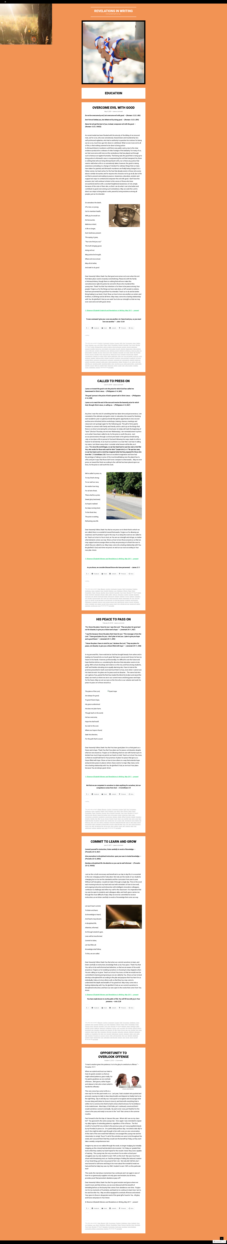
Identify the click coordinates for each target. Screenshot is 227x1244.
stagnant (130, 1035)
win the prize (94, 606)
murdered (111, 358)
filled (99, 819)
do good (100, 352)
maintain (93, 358)
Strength (120, 345)
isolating (87, 1034)
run (130, 362)
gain (126, 1030)
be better (92, 349)
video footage (128, 365)
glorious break (96, 598)
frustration (137, 596)
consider (131, 594)
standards (135, 1035)
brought (118, 349)
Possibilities (114, 345)
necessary (126, 1034)
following (122, 596)
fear (135, 352)
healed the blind (89, 820)
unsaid (119, 365)
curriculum (122, 1028)
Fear (124, 343)
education (115, 352)
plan (86, 1035)
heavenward (126, 598)
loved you (135, 356)
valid (123, 365)
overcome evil (103, 360)
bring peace (114, 815)
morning (121, 1034)
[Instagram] (5, 2)
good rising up (106, 354)
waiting (138, 604)
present (87, 362)
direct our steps (135, 350)
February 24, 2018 (108, 623)
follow (119, 1030)
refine (111, 1035)
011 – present (134, 310)
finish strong (111, 596)
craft (118, 1028)
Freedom (134, 589)
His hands (96, 820)
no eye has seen (108, 600)
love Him (137, 598)
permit (139, 822)
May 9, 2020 (107, 111)
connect (126, 594)
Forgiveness (128, 343)
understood (88, 828)
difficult (124, 817)
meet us (101, 822)
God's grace (118, 1227)
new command (125, 358)
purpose (102, 1035)
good (100, 354)
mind (86, 600)
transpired (110, 365)
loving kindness (132, 1227)
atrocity (129, 347)
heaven (120, 598)
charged (123, 349)
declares (115, 817)
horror (119, 354)
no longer (138, 358)
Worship (138, 345)
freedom (132, 596)
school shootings (135, 824)
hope (106, 820)
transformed (97, 1037)
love (122, 356)
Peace (105, 345)
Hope (86, 345)
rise (127, 824)
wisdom (98, 367)
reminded (91, 604)
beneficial (133, 1026)
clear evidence (137, 349)
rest (96, 604)
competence (88, 817)
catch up (115, 594)
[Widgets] (221, 1238)
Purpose (98, 593)
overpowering (125, 360)
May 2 (127, 310)
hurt (116, 820)
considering (101, 817)
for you (102, 819)
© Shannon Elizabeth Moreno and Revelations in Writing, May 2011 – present (111, 559)
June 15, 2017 (108, 845)
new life (92, 600)
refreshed (136, 602)
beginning (91, 594)
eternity (95, 596)
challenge (96, 1028)
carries (92, 1028)
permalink (111, 367)
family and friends (102, 596)
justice (101, 356)
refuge (87, 604)
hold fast (102, 820)
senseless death (97, 364)
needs (131, 1034)
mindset (106, 358)
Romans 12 (126, 362)
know (133, 820)
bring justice (112, 349)
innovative (114, 1032)
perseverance (134, 600)
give (122, 819)
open (134, 1034)
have (140, 819)
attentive (124, 1026)
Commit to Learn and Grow (113, 841)
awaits (139, 593)
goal (105, 598)
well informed (113, 1037)
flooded (138, 352)
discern (139, 1028)
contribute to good (104, 350)
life (130, 598)
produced (98, 362)
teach (105, 365)
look (92, 822)
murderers (117, 358)
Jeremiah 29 (128, 820)
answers (124, 347)
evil (125, 352)
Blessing (103, 589)
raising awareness (113, 362)
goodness (124, 1227)
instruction (120, 1032)
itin (122, 310)
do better (94, 352)
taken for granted (99, 365)
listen (119, 356)
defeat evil (122, 350)
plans (93, 824)
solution (116, 826)
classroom (102, 1028)
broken (119, 815)
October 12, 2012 (109, 1060)
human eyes (111, 820)
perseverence (99, 1229)
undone (115, 365)
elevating (87, 819)
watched (99, 828)
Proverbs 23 (96, 1035)
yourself (135, 1037)
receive (127, 602)
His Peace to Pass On (113, 619)
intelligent (131, 1032)
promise (111, 824)
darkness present (114, 350)
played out (137, 360)
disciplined (88, 1030)
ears (92, 1030)
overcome (96, 360)
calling (110, 594)
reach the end (120, 602)
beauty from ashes (102, 815)
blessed (102, 594)
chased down (129, 349)
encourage (88, 596)
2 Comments (119, 1060)
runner (133, 362)
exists (127, 352)
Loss (95, 345)
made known (115, 1034)
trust (135, 826)
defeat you (128, 350)
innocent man (129, 354)
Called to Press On (113, 381)
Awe (99, 589)
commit (114, 1028)
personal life (88, 824)
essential (102, 1030)
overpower (110, 360)
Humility (106, 591)
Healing (138, 343)
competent (95, 817)
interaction (137, 1032)
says (129, 824)
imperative (103, 1032)
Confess (112, 343)
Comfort (100, 343)
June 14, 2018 (108, 384)
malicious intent (100, 358)
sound (120, 826)
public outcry (104, 362)
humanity (123, 354)
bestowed (97, 594)
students (127, 826)
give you (91, 354)
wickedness (92, 367)
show (112, 364)
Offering (125, 591)
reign (124, 824)
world (131, 1037)
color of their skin (89, 350)
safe (136, 362)
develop (130, 1028)
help (99, 1032)
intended (95, 356)
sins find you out (119, 364)
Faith (121, 343)
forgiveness (111, 1227)
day (127, 1028)
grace (140, 1030)
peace (135, 822)
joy (99, 356)
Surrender (125, 345)
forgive (87, 354)
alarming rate (88, 815)
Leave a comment (118, 111)
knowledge (95, 1034)
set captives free (99, 826)
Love (98, 345)
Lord (95, 822)
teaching (106, 1229)
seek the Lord (88, 364)
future (119, 819)
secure (87, 826)
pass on (128, 822)
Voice (133, 345)
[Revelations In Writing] (113, 52)
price (104, 602)
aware (128, 1026)
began (86, 594)
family (131, 352)
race (115, 602)
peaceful (132, 360)
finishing (117, 596)
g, (124, 310)
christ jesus (121, 594)
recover (131, 602)
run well (104, 604)
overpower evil (117, 360)
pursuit (112, 602)
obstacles (127, 600)
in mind (119, 820)
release (120, 362)
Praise (93, 593)
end (92, 596)
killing (105, 356)
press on (100, 602)
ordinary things (89, 360)
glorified (96, 354)
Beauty (99, 809)
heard (92, 1032)
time (118, 604)
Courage (116, 343)
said (139, 362)
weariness (87, 606)
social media (138, 364)
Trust (130, 345)
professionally (105, 824)
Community (106, 343)
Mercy (101, 345)
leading (137, 820)
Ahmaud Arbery (99, 347)
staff (123, 826)
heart (95, 1032)
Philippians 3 (88, 602)
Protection (98, 813)
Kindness (91, 345)
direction (128, 817)
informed (108, 1032)
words (127, 1037)
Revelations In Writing (113, 11)
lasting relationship (112, 356)
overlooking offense (90, 1229)
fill (113, 1030)
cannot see (125, 815)
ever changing (108, 1030)
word (103, 828)
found (115, 819)
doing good (106, 352)
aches (92, 347)
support (92, 365)
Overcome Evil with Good (113, 108)
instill (123, 820)
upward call (133, 604)
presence (90, 1035)
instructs (126, 1032)
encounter (120, 352)
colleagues (109, 1028)
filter (116, 1030)
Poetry (109, 345)
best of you (98, 349)
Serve (107, 593)
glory (101, 598)
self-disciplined (117, 1035)
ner (89, 600)
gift (86, 598)
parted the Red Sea (120, 822)
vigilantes (135, 365)
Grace (134, 343)
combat (97, 350)
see (90, 826)
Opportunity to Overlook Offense (113, 1055)
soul (126, 1035)
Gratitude (97, 591)
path (132, 822)
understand (107, 1037)
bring (109, 815)
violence (94, 828)
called (106, 594)
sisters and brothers (129, 364)
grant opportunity (113, 598)
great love (87, 1032)
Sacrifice (103, 593)
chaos (129, 815)
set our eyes (107, 826)
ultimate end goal (124, 604)
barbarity (87, 349)
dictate (119, 817)
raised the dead (118, 824)
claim (133, 815)
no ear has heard (99, 600)
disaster (133, 817)
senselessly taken (106, 364)
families (92, 819)
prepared (94, 602)
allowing (95, 815)
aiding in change (107, 347)
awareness (134, 347)
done (110, 352)
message (106, 822)
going (133, 819)
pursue (108, 602)
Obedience (120, 591)
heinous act (114, 354)
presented (98, 824)
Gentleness (88, 591)
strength (87, 365)
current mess (108, 817)
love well (108, 1034)
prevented (92, 362)
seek (93, 826)
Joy (86, 1225)
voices (87, 367)
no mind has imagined (118, 600)
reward (99, 604)
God (107, 598)
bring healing (105, 349)
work (99, 606)
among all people (116, 347)
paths (137, 1034)
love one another (128, 356)
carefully (87, 1028)
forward (111, 819)
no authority (132, 358)
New (122, 811)
